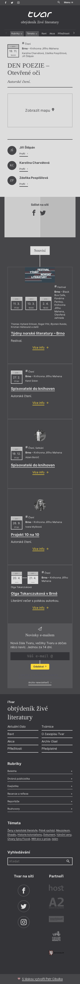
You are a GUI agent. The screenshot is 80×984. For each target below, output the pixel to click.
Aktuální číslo (16, 726)
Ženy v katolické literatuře (22, 830)
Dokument (49, 834)
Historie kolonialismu (29, 834)
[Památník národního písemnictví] (56, 936)
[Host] (56, 888)
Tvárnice (48, 726)
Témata (31, 33)
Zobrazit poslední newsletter (39, 675)
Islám (55, 838)
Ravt (44, 33)
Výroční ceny (64, 834)
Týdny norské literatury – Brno (38, 333)
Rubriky (15, 33)
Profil (22, 153)
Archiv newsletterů (38, 682)
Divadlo (11, 834)
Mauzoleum (63, 830)
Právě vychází (47, 830)
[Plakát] (40, 275)
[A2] (56, 904)
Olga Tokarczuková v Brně (34, 593)
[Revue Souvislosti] (56, 919)
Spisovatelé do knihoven (33, 388)
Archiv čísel (49, 741)
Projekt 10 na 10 (25, 534)
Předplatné (49, 748)
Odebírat (38, 666)
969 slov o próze (41, 838)
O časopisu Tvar (53, 734)
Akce (52, 33)
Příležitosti (64, 33)
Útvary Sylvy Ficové (18, 838)
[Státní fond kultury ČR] (56, 952)
